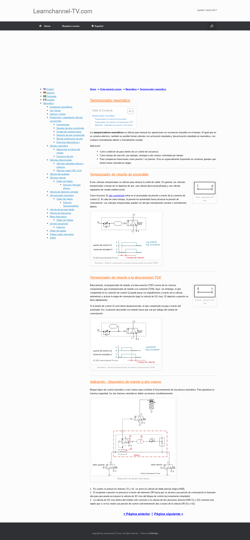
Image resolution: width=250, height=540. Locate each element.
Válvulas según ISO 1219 (68, 170)
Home (47, 26)
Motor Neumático (58, 216)
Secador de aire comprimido (70, 128)
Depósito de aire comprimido (70, 135)
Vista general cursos (111, 89)
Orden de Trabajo (64, 220)
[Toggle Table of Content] (129, 111)
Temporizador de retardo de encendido (110, 119)
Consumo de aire (64, 156)
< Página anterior (136, 514)
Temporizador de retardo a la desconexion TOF (114, 122)
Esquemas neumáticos (61, 106)
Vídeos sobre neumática (62, 234)
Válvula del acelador (60, 174)
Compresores (63, 124)
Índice (53, 237)
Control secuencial (59, 223)
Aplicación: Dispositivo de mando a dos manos (113, 125)
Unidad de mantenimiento (68, 131)
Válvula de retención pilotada (64, 191)
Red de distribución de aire (69, 138)
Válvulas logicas (58, 177)
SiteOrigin (153, 533)
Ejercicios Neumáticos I (68, 142)
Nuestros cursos (70, 26)
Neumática (48, 103)
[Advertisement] (125, 62)
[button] (212, 25)
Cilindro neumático (59, 145)
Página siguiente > (168, 514)
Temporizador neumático (62, 195)
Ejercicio (60, 227)
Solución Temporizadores (71, 204)
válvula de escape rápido (62, 209)
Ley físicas (55, 110)
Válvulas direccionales (61, 159)
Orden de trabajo (64, 181)
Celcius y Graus (58, 114)
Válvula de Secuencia (60, 213)
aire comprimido (116, 195)
